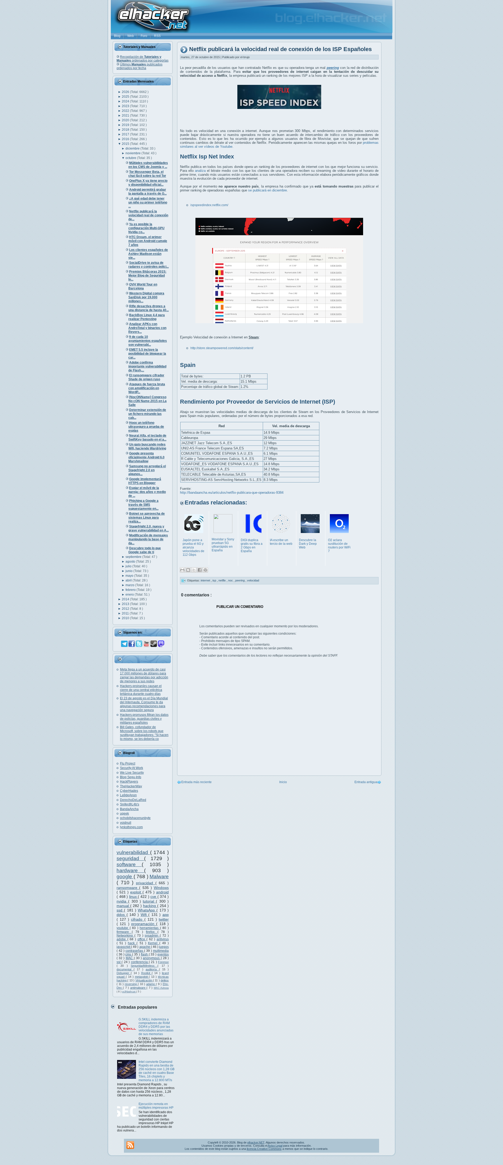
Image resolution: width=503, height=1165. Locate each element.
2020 (126, 120)
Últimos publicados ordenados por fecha (139, 66)
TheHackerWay (131, 786)
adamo (151, 984)
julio (128, 566)
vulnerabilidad (133, 852)
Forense (163, 962)
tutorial (149, 901)
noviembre (133, 153)
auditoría (152, 969)
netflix (222, 580)
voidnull (125, 823)
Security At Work (131, 768)
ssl (119, 962)
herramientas (150, 928)
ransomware (128, 888)
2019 (126, 125)
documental (125, 969)
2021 (126, 115)
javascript (124, 947)
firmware (124, 932)
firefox (151, 932)
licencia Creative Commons (264, 1148)
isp (214, 580)
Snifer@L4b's (129, 804)
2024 (126, 101)
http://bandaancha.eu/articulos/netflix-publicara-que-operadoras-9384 (231, 492)
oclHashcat (129, 991)
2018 (126, 129)
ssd (120, 910)
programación (143, 924)
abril (129, 580)
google (125, 876)
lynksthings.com (131, 827)
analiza (200, 171)
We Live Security (132, 772)
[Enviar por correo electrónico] (182, 570)
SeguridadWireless (144, 965)
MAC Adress (161, 987)
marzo (130, 585)
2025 (126, 96)
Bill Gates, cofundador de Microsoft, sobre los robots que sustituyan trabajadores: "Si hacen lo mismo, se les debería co (144, 733)
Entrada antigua (365, 782)
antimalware (138, 987)
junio (129, 571)
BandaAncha (129, 809)
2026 (126, 92)
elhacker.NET (255, 1142)
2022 (126, 111)
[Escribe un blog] (188, 570)
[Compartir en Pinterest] (205, 570)
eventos (163, 954)
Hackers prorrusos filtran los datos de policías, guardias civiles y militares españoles (144, 718)
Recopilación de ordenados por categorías (142, 58)
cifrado (137, 919)
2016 (126, 139)
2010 (126, 618)
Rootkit (146, 973)
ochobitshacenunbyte (135, 818)
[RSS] (130, 1145)
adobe (122, 939)
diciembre (132, 148)
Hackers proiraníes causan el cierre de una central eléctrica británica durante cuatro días (141, 690)
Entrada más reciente (196, 782)
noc (231, 580)
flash (145, 954)
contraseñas (134, 951)
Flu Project (127, 763)
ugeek (124, 813)
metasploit (142, 976)
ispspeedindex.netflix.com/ (209, 205)
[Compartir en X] (193, 570)
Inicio (283, 782)
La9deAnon (128, 795)
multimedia (161, 951)
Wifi (145, 915)
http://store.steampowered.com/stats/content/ (221, 348)
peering (240, 580)
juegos (164, 947)
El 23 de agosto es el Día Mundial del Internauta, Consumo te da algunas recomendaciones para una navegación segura (144, 704)
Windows (161, 888)
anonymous (152, 958)
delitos (165, 980)
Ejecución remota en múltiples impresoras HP (156, 1105)
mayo (129, 576)
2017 (126, 134)
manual (123, 906)
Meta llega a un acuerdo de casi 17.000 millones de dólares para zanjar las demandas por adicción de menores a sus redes (144, 675)
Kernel (153, 943)
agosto (130, 561)
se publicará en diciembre (267, 190)
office (142, 939)
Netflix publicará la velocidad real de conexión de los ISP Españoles (280, 49)
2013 (126, 604)
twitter (164, 919)
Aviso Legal (275, 1145)
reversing (131, 984)
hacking (150, 906)
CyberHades (129, 791)
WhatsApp (147, 910)
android (162, 892)
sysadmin (152, 935)
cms (128, 954)
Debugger (124, 973)
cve (153, 896)
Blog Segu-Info (130, 777)
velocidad (253, 580)
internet (206, 580)
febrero (130, 590)
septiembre (133, 557)
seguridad (130, 858)
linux (133, 896)
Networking (125, 935)
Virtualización (144, 980)
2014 (126, 599)
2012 (126, 609)
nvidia (122, 901)
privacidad (145, 883)
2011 (126, 613)
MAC (130, 958)
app (165, 915)
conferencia (140, 962)
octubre (131, 158)
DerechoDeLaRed (133, 800)
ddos (122, 915)
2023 (126, 106)
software (129, 864)
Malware (159, 876)
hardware (130, 870)
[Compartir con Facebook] (199, 570)
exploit (136, 892)
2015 (126, 144)
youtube (123, 928)
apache (145, 947)
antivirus (163, 939)
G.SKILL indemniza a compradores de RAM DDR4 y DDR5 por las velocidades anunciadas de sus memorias (156, 1027)
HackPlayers (129, 781)
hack (132, 943)
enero (130, 594)
